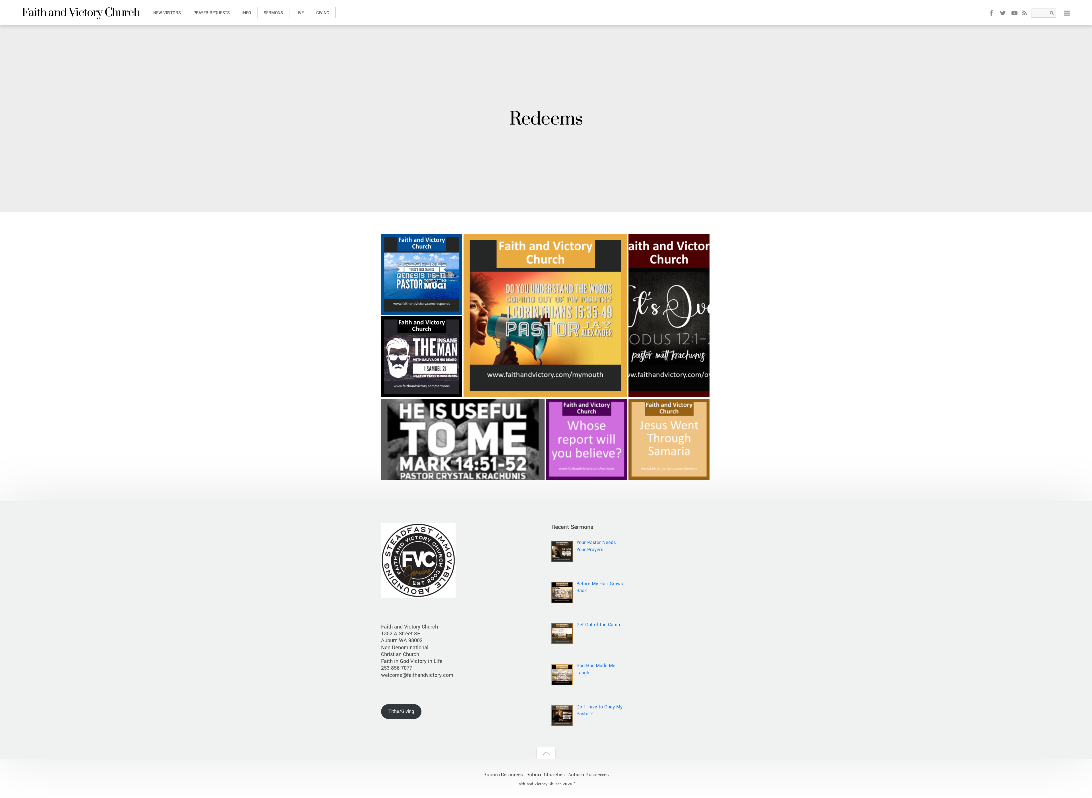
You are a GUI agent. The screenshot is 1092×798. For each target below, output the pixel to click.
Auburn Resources (503, 774)
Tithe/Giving (401, 711)
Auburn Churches (545, 774)
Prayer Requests (211, 13)
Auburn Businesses (588, 774)
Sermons (273, 13)
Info (246, 13)
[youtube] (1014, 12)
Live (299, 13)
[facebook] (991, 12)
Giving (322, 13)
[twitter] (1002, 12)
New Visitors (167, 13)
